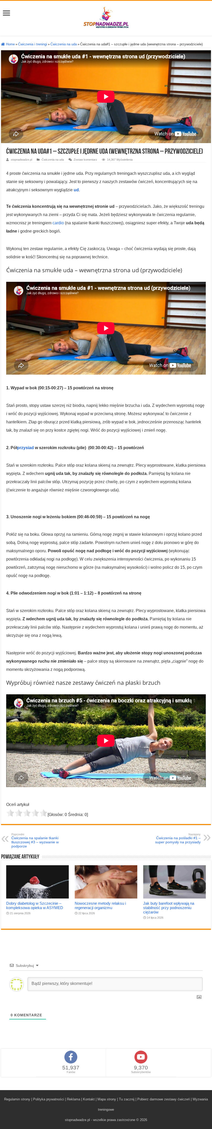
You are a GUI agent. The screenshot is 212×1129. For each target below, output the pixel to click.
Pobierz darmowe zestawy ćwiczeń (163, 1099)
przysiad (25, 448)
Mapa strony (106, 1099)
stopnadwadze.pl (21, 159)
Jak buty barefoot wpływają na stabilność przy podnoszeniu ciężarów (168, 907)
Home (10, 44)
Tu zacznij (126, 1099)
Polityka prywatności (48, 1099)
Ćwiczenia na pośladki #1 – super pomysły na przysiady (178, 838)
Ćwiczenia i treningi (32, 44)
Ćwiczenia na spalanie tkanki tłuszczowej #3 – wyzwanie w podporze (35, 840)
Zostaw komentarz (85, 159)
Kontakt (89, 1099)
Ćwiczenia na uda (63, 44)
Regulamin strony (17, 1099)
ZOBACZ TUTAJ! (170, 1117)
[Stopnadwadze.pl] (106, 17)
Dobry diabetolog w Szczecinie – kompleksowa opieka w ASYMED (34, 905)
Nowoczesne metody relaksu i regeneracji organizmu (100, 905)
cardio (58, 223)
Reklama (73, 1099)
